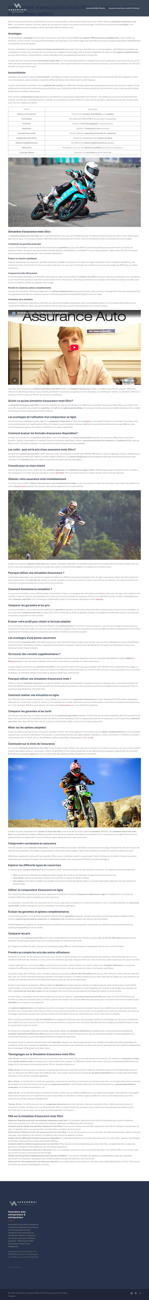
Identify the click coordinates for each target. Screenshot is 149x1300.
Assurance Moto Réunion (95, 8)
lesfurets (99, 599)
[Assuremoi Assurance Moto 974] (18, 8)
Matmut (129, 658)
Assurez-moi (20, 486)
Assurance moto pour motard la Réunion (123, 8)
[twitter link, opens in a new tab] (140, 1293)
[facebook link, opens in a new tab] (136, 1293)
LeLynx (87, 421)
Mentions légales (14, 1267)
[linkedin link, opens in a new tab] (131, 1293)
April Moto (60, 473)
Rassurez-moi (14, 661)
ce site (90, 738)
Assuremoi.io (65, 705)
